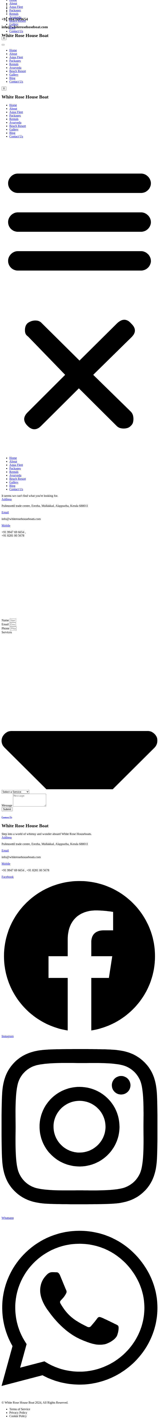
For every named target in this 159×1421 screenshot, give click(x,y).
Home (13, 50)
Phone (6, 628)
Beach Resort (17, 71)
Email (5, 512)
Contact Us (16, 81)
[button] (79, 297)
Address (7, 499)
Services (7, 632)
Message (7, 805)
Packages (15, 60)
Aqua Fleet (16, 57)
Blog (12, 78)
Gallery (13, 74)
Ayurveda (15, 67)
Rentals (13, 64)
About (13, 53)
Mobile (6, 525)
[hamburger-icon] (3, 44)
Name (6, 620)
